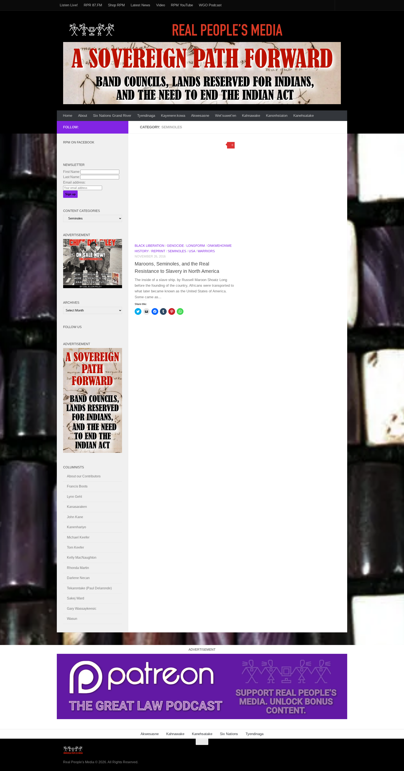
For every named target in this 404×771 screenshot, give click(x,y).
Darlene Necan (78, 578)
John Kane (75, 517)
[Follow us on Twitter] (106, 127)
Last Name (71, 177)
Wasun (72, 618)
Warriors (206, 251)
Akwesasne (200, 116)
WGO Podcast (210, 5)
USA (192, 251)
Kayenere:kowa (173, 116)
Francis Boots (77, 486)
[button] (185, 190)
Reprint (158, 251)
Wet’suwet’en (225, 116)
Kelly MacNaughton (81, 557)
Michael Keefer (78, 537)
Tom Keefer (75, 547)
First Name (71, 171)
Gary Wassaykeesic (81, 608)
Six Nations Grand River (112, 116)
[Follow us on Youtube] (112, 127)
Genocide (175, 245)
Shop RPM (116, 5)
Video (160, 5)
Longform (195, 245)
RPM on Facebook (78, 142)
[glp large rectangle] (202, 718)
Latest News (140, 5)
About (82, 116)
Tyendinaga (146, 116)
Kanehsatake (303, 116)
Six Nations (229, 734)
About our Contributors (84, 476)
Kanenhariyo (76, 527)
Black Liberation (149, 245)
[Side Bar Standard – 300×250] (92, 287)
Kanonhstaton (276, 116)
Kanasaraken (77, 506)
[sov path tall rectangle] (92, 451)
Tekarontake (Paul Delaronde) (89, 588)
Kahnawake (251, 116)
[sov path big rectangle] (202, 73)
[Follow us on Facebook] (85, 127)
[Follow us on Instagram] (119, 127)
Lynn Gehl (74, 496)
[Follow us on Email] (92, 127)
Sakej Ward (75, 598)
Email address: (74, 182)
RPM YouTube (182, 5)
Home (67, 116)
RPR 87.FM (93, 5)
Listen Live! (69, 5)
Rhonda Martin (78, 568)
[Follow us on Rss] (99, 127)
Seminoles (177, 251)
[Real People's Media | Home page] (177, 29)
